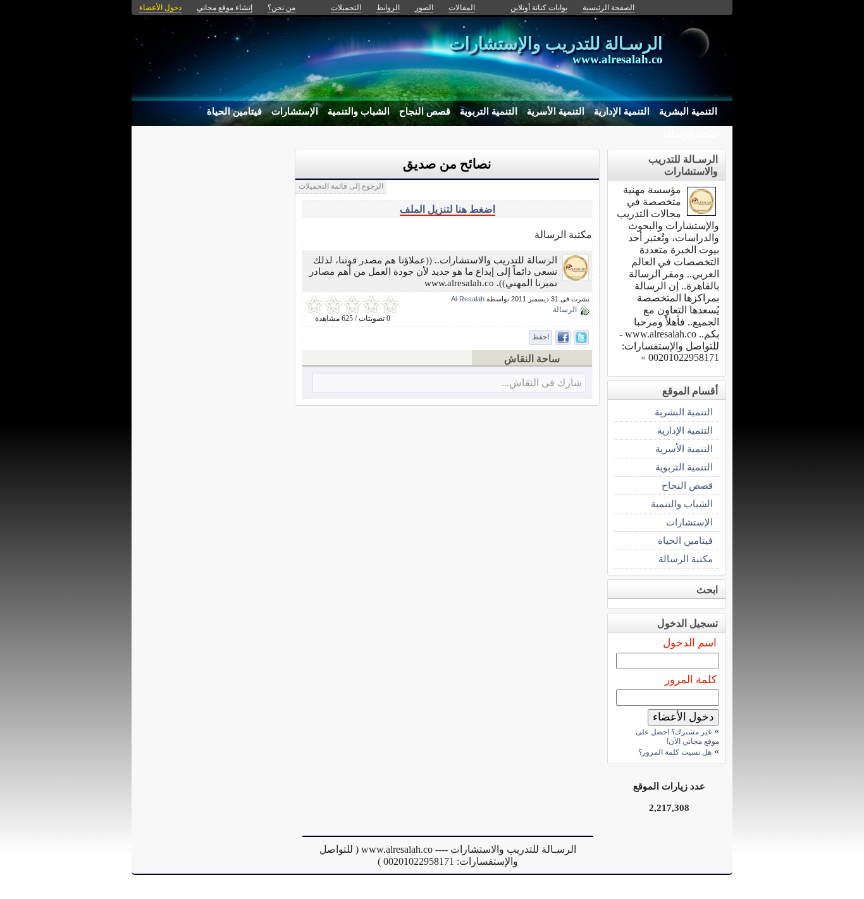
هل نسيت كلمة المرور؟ (675, 752)
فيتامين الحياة (234, 111)
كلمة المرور (691, 680)
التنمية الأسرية (555, 111)
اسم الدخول (690, 643)
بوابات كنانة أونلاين (538, 7)
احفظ (540, 336)
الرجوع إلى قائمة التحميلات (341, 186)
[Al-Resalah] (575, 277)
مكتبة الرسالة (690, 134)
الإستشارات (294, 111)
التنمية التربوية (488, 111)
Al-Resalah (467, 299)
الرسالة (565, 309)
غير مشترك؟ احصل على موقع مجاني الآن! (677, 736)
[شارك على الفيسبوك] (563, 337)
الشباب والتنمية (359, 111)
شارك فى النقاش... (542, 382)
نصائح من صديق (447, 164)
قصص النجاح (424, 111)
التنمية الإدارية (622, 111)
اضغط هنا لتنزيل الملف (447, 209)
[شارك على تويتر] (581, 337)
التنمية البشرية (688, 111)
